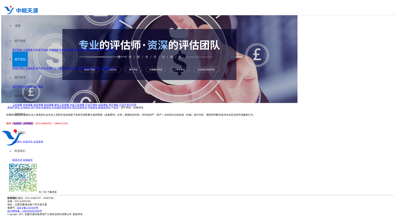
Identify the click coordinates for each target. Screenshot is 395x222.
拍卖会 (111, 50)
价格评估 (51, 68)
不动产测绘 (91, 105)
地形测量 (38, 105)
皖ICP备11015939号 (27, 207)
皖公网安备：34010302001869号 (24, 211)
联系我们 (20, 150)
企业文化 (28, 141)
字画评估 (97, 68)
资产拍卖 (20, 40)
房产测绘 (113, 105)
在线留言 (28, 160)
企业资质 (38, 141)
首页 (18, 25)
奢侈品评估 (109, 68)
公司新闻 (28, 123)
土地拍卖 (28, 50)
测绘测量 (20, 95)
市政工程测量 (77, 105)
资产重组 (38, 86)
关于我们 (20, 132)
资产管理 (20, 77)
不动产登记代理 (127, 105)
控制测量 (28, 105)
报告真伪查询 (24, 169)
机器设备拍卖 (66, 50)
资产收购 (28, 86)
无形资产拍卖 (40, 50)
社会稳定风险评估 (67, 68)
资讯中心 (20, 114)
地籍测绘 (103, 105)
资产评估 (20, 59)
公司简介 (17, 141)
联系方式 (17, 160)
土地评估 (30, 68)
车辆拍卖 (54, 50)
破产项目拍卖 (100, 50)
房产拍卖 (17, 50)
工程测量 (17, 105)
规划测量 (49, 105)
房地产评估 (18, 68)
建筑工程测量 (61, 105)
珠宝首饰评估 (84, 68)
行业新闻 (17, 123)
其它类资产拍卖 (83, 50)
